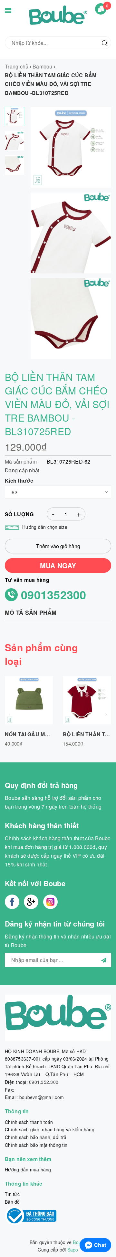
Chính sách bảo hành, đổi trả (35, 1137)
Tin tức (12, 1194)
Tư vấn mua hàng (27, 579)
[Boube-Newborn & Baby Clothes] (58, 17)
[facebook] (12, 902)
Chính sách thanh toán (29, 1122)
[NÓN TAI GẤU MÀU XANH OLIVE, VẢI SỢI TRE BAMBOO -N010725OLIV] (29, 700)
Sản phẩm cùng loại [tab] (41, 654)
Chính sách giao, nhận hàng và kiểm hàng (49, 1129)
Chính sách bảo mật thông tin (36, 1145)
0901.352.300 (43, 1082)
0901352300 (53, 594)
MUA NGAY (58, 565)
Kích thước (19, 480)
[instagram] (50, 902)
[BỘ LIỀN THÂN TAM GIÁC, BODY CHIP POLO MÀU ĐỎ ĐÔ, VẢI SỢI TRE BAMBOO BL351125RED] (87, 700)
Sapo (72, 1249)
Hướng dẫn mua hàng (28, 1169)
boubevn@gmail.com (41, 1097)
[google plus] (31, 902)
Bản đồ (12, 1202)
